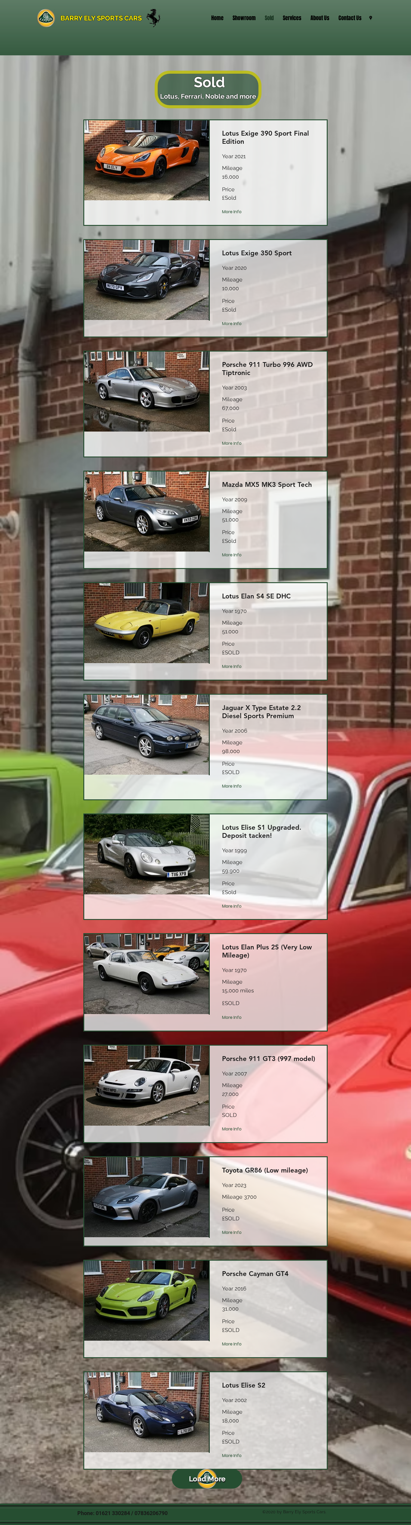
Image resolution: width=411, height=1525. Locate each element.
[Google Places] (371, 18)
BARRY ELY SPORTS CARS (101, 18)
